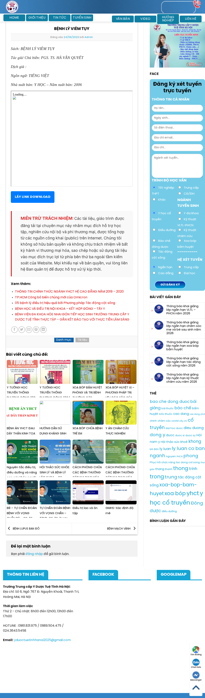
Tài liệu (82, 340)
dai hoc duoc (174, 428)
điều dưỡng (169, 511)
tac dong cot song (188, 462)
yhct (193, 493)
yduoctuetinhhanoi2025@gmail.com (42, 640)
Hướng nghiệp (168, 19)
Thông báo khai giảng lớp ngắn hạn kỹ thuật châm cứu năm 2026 (182, 378)
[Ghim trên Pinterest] (36, 329)
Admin (88, 37)
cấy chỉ (183, 421)
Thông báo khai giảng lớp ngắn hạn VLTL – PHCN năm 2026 (182, 310)
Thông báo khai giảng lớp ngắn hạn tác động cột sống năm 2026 (183, 362)
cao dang (181, 414)
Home (14, 17)
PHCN (180, 456)
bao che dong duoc (170, 402)
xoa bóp (175, 493)
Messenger (196, 680)
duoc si (180, 435)
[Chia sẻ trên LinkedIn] (43, 329)
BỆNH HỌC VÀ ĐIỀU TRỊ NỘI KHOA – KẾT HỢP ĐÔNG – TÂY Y (60, 309)
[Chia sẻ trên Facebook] (14, 329)
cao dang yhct (197, 414)
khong (194, 442)
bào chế (182, 408)
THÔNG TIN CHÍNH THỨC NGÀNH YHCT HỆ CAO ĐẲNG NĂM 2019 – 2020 (69, 291)
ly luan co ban (188, 448)
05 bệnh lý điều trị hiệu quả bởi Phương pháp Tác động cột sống (65, 303)
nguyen (171, 456)
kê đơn (154, 449)
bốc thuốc (165, 414)
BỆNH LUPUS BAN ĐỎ (26, 528)
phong (190, 456)
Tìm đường (196, 655)
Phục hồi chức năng (162, 462)
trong (157, 477)
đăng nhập (34, 554)
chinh (153, 421)
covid (175, 421)
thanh (168, 469)
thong (180, 468)
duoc (170, 435)
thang (159, 469)
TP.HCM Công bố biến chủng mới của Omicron (51, 297)
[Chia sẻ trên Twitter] (21, 329)
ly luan (165, 449)
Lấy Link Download (32, 197)
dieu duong (194, 428)
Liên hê (190, 19)
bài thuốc (167, 408)
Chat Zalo (196, 667)
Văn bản (123, 19)
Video (145, 19)
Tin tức (59, 17)
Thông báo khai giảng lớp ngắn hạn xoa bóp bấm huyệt (182, 346)
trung (171, 477)
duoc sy (190, 435)
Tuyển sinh (82, 17)
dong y (157, 435)
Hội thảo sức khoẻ (174, 442)
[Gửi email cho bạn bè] (29, 329)
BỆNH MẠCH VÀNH (119, 528)
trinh (193, 469)
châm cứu (164, 421)
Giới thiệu (36, 17)
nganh (157, 456)
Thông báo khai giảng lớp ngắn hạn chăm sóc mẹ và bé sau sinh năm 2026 (183, 328)
